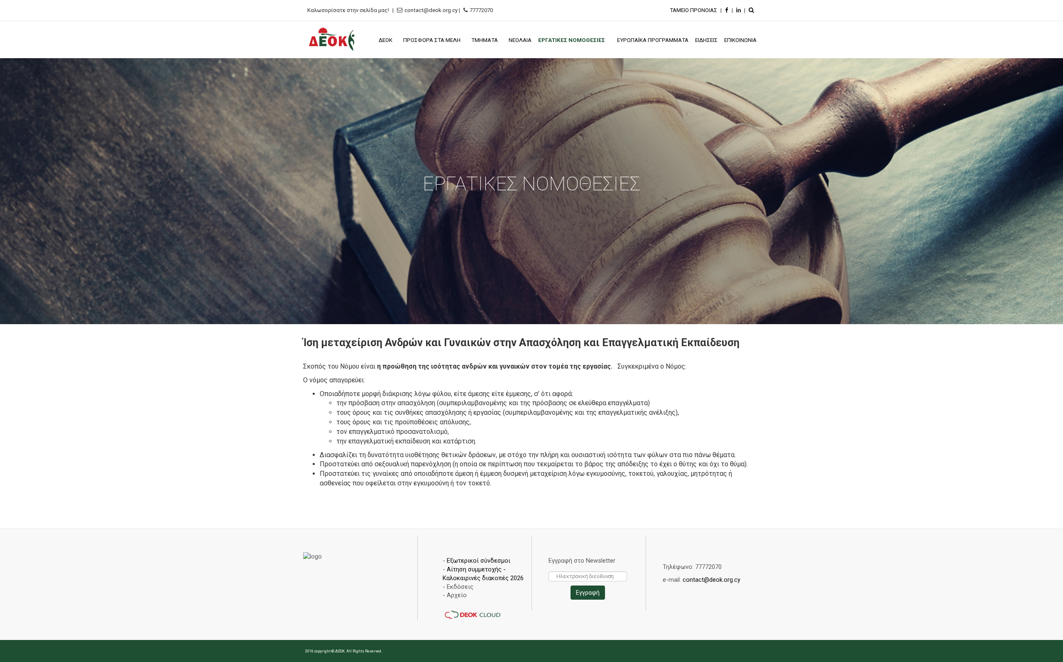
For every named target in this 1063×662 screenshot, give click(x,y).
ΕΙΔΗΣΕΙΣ (706, 40)
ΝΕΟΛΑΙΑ (520, 40)
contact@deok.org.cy (711, 579)
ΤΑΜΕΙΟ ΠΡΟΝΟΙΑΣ (693, 10)
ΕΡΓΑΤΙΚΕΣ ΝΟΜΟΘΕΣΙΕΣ (572, 40)
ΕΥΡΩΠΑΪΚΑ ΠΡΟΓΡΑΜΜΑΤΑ (652, 40)
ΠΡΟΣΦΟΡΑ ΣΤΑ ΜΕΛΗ (431, 40)
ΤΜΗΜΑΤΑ (484, 40)
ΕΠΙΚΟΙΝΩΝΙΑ (740, 40)
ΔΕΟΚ (385, 40)
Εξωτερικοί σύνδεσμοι (478, 560)
